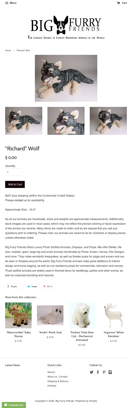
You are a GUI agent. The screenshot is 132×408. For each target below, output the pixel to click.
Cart (124, 2)
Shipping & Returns (57, 381)
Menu (12, 2)
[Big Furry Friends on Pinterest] (104, 372)
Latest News (12, 365)
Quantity (10, 166)
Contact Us (15, 405)
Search (51, 372)
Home (8, 50)
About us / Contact (57, 376)
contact (18, 200)
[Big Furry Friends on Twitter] (92, 372)
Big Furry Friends (65, 400)
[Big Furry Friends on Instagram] (110, 372)
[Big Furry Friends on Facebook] (98, 372)
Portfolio (51, 385)
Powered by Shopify (86, 400)
